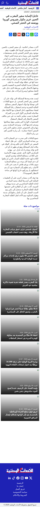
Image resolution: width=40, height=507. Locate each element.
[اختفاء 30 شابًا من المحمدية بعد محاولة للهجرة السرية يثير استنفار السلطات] (20, 328)
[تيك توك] (13, 478)
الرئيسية (31, 8)
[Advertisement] (20, 442)
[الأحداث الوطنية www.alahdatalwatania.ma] (28, 3)
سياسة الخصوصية (20, 492)
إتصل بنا (20, 486)
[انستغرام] (22, 478)
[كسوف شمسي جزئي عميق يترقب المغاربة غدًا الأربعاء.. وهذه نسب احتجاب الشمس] (20, 222)
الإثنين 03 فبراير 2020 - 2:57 (30, 29)
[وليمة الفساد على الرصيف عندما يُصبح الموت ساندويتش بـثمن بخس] (20, 381)
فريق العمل (20, 489)
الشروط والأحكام (20, 495)
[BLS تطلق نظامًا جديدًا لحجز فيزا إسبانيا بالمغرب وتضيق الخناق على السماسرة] (20, 302)
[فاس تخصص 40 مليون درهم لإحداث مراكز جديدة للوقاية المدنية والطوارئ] (20, 249)
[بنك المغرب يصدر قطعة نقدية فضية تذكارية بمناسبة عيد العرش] (20, 275)
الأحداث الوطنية (10, 8)
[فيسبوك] (18, 478)
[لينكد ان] (9, 478)
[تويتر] (30, 478)
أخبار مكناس (22, 8)
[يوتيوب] (26, 478)
